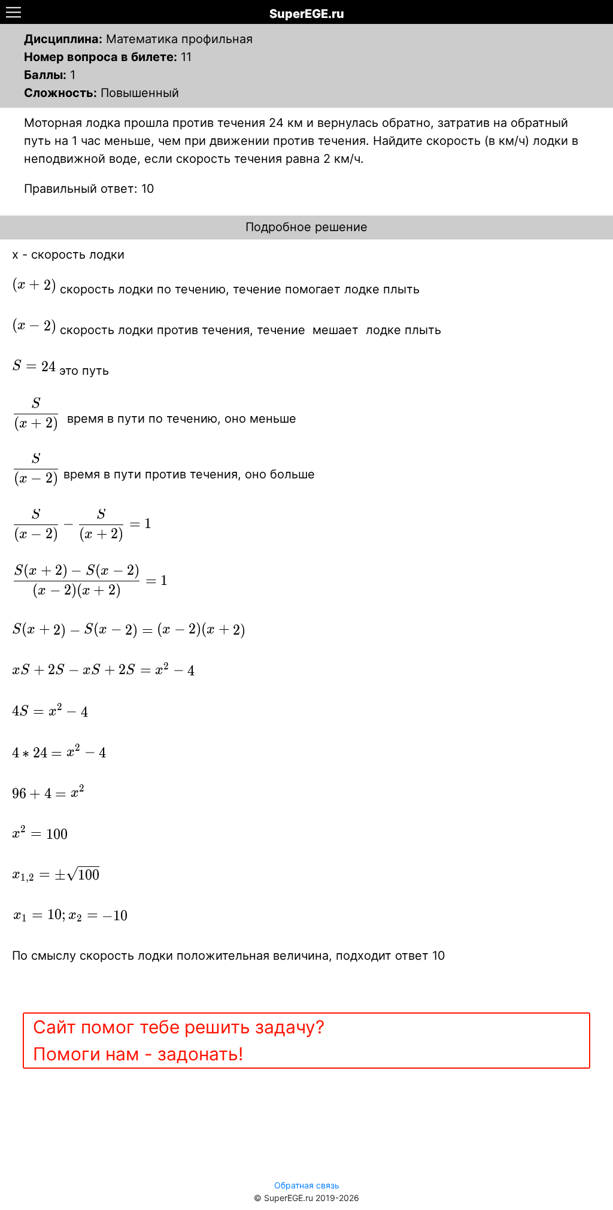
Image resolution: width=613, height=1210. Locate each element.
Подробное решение (306, 227)
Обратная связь (306, 1185)
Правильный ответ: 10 (89, 188)
